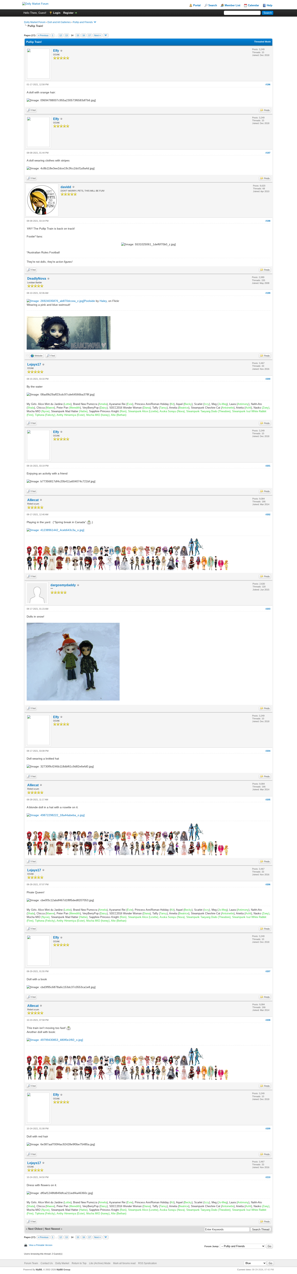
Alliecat (33, 500)
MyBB (39, 1269)
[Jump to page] (106, 35)
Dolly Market (62, 1263)
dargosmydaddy (63, 585)
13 (66, 35)
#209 (267, 1128)
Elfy (56, 50)
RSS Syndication (147, 1263)
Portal (197, 5)
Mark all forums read (124, 1263)
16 (83, 35)
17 (89, 35)
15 (78, 35)
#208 (267, 1020)
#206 (267, 884)
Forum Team (31, 1263)
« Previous (43, 35)
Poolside (89, 300)
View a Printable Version (40, 1245)
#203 (267, 609)
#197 (267, 153)
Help (269, 5)
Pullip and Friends (83, 22)
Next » (97, 35)
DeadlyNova (36, 278)
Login (56, 12)
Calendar (253, 5)
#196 (267, 84)
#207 (267, 971)
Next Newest (52, 1228)
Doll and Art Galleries (59, 22)
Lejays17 (34, 364)
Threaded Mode (262, 41)
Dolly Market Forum (34, 22)
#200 (267, 379)
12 (60, 35)
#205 (267, 799)
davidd (66, 187)
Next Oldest (35, 1228)
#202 (267, 514)
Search (212, 5)
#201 (267, 466)
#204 (267, 751)
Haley (103, 300)
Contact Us (47, 1263)
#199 (267, 293)
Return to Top (79, 1263)
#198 (267, 221)
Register (68, 12)
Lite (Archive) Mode (100, 1263)
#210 (267, 1177)
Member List (232, 5)
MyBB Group (63, 1269)
